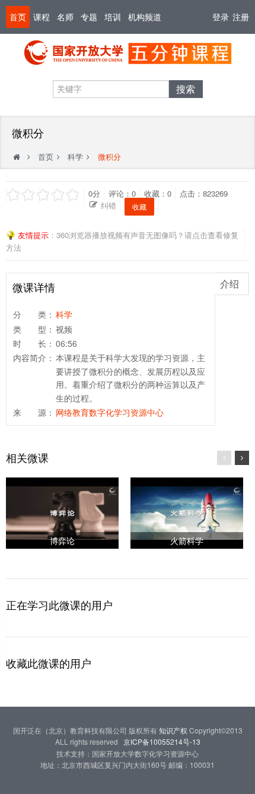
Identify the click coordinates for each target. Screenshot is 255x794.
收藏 (139, 206)
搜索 (185, 89)
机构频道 (144, 17)
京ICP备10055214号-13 (161, 741)
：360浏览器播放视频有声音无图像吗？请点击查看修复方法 (122, 241)
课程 (41, 17)
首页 (17, 17)
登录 (220, 17)
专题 (89, 17)
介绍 (229, 283)
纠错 (108, 205)
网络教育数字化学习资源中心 (110, 412)
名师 (65, 17)
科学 (75, 156)
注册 (240, 17)
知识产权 (173, 730)
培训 (112, 17)
